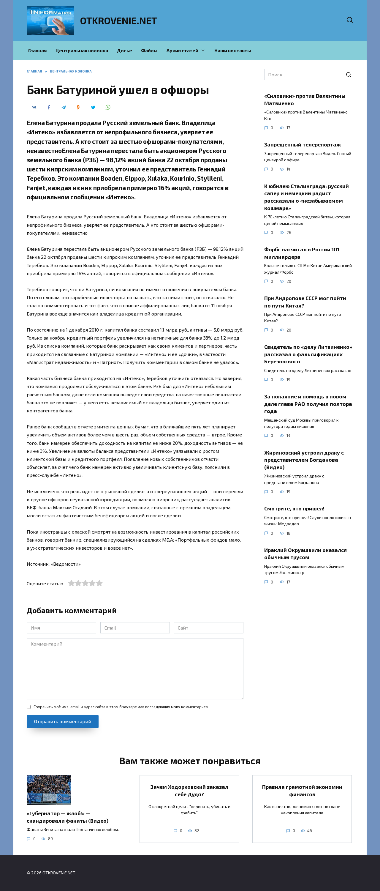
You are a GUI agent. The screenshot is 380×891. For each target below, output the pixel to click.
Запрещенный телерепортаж (302, 144)
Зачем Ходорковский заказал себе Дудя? (189, 790)
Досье (124, 50)
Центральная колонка (82, 50)
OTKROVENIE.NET (118, 20)
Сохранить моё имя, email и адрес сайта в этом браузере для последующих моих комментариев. (121, 706)
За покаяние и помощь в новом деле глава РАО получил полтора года (308, 403)
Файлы (149, 50)
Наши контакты (232, 50)
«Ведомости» (66, 564)
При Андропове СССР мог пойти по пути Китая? (305, 302)
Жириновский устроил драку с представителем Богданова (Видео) (304, 459)
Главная (37, 50)
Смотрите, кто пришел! (294, 508)
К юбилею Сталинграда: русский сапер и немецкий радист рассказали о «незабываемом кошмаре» (306, 196)
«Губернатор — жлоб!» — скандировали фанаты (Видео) (67, 817)
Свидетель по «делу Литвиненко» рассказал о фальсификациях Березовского (308, 354)
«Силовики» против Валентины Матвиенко (305, 99)
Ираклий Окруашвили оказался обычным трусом (305, 554)
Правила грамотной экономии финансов (302, 790)
